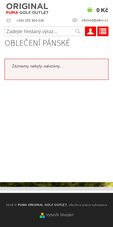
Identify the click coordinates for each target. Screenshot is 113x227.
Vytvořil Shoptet (59, 215)
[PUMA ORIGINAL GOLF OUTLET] (28, 8)
